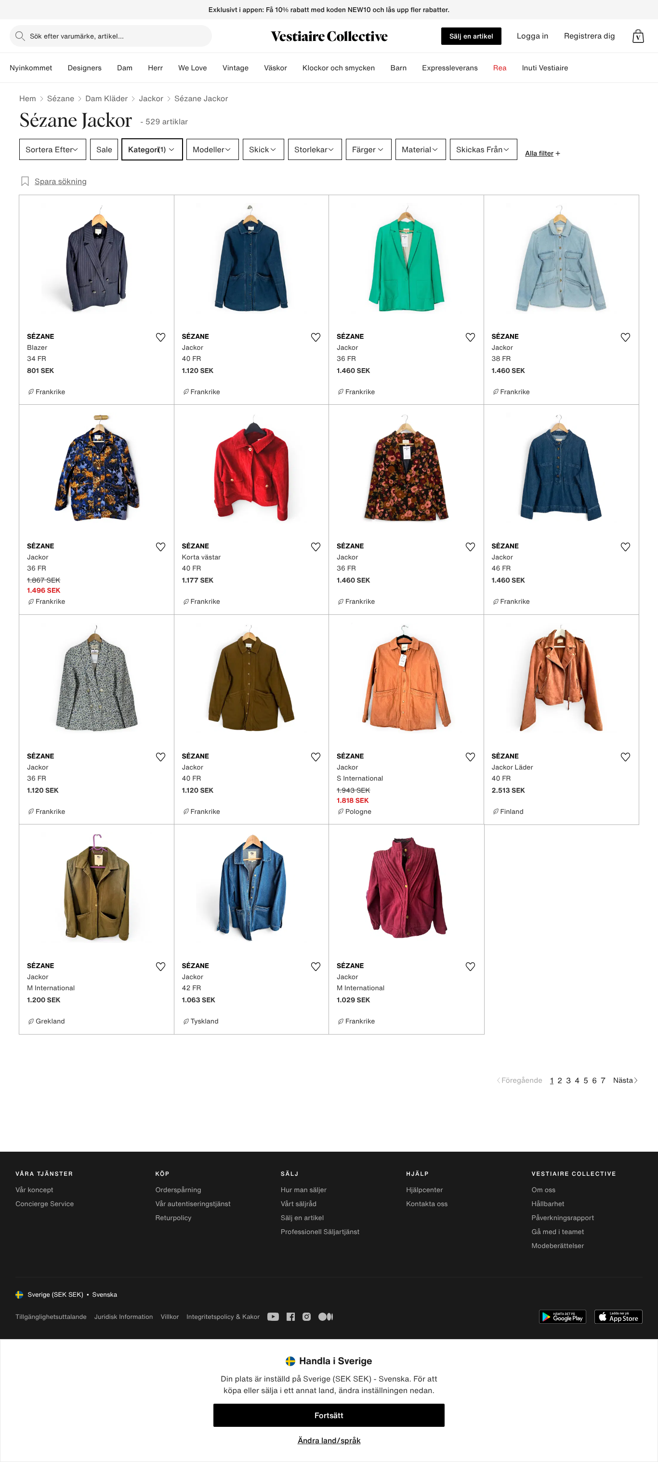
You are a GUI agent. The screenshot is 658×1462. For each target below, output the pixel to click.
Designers (84, 68)
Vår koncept (34, 1190)
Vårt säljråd (298, 1204)
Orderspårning (178, 1190)
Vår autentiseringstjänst (192, 1204)
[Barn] (414, 68)
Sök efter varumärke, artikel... (77, 36)
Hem (27, 98)
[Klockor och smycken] (382, 68)
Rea (500, 68)
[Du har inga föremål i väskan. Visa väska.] (638, 36)
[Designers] (109, 68)
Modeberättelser (558, 1246)
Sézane (60, 98)
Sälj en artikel (471, 36)
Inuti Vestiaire (545, 68)
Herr (155, 68)
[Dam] (140, 68)
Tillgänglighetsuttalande (51, 1316)
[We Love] (215, 68)
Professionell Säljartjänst (320, 1232)
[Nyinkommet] (60, 68)
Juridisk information (123, 1316)
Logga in (533, 36)
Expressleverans (449, 68)
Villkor (169, 1316)
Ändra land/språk (329, 1440)
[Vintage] (256, 68)
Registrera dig (589, 36)
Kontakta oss (426, 1204)
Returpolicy (173, 1218)
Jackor (151, 98)
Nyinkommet (31, 68)
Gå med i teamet (558, 1232)
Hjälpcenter (424, 1190)
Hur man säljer (304, 1190)
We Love (192, 68)
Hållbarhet (548, 1204)
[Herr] (170, 68)
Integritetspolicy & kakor (223, 1316)
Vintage (236, 68)
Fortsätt (329, 1415)
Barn (398, 68)
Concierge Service (44, 1204)
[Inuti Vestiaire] (576, 68)
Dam (124, 68)
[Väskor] (295, 68)
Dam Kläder (106, 98)
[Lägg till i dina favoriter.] (161, 337)
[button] (638, 36)
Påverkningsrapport (563, 1218)
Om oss (544, 1190)
